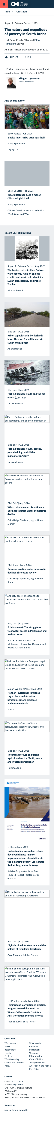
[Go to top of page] (49, 1117)
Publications (21, 11)
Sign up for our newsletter (16, 1109)
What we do (35, 1043)
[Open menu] (4, 4)
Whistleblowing (11, 1059)
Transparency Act (37, 1062)
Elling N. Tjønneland (29, 78)
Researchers (10, 1049)
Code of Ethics (36, 1059)
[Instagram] (30, 1117)
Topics (7, 1046)
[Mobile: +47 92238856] (35, 87)
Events (7, 1052)
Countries (33, 1046)
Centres (8, 1056)
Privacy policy (35, 1056)
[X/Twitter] (17, 1117)
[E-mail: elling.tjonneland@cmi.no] (25, 86)
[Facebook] (23, 1117)
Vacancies (33, 1052)
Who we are (10, 1043)
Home (7, 11)
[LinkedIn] (37, 1117)
